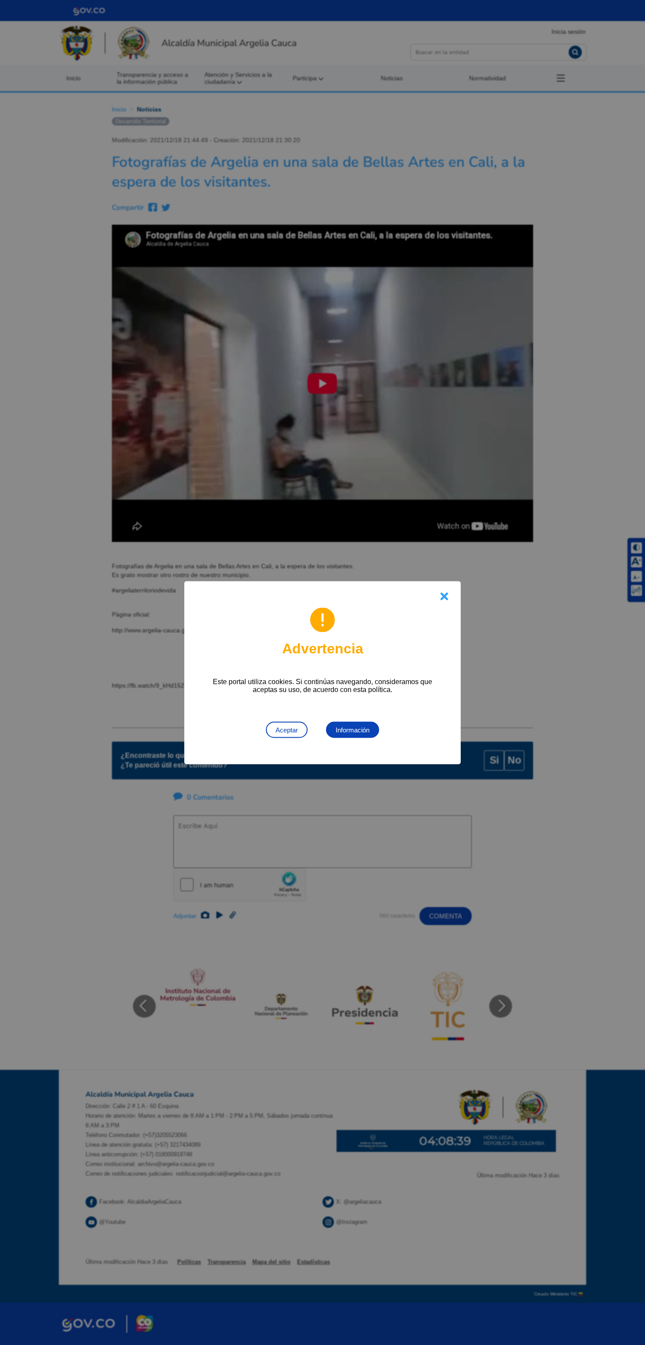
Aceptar (287, 729)
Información (352, 729)
